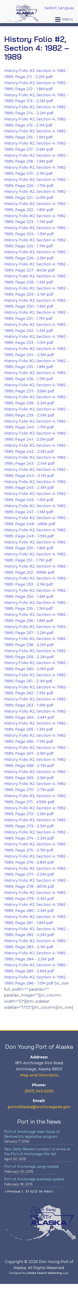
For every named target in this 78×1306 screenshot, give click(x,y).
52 (32, 1191)
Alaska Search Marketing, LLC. (48, 1273)
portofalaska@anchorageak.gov (39, 1107)
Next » (48, 1191)
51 (27, 1191)
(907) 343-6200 (39, 1091)
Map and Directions (39, 1075)
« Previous (12, 1191)
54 (41, 1191)
